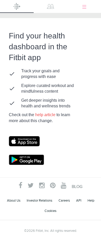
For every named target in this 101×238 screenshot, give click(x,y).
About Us (13, 200)
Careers (64, 200)
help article (45, 115)
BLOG (77, 186)
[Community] (50, 6)
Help (91, 200)
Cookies (50, 211)
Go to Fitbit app (29, 141)
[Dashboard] (17, 6)
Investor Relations (39, 200)
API (78, 200)
